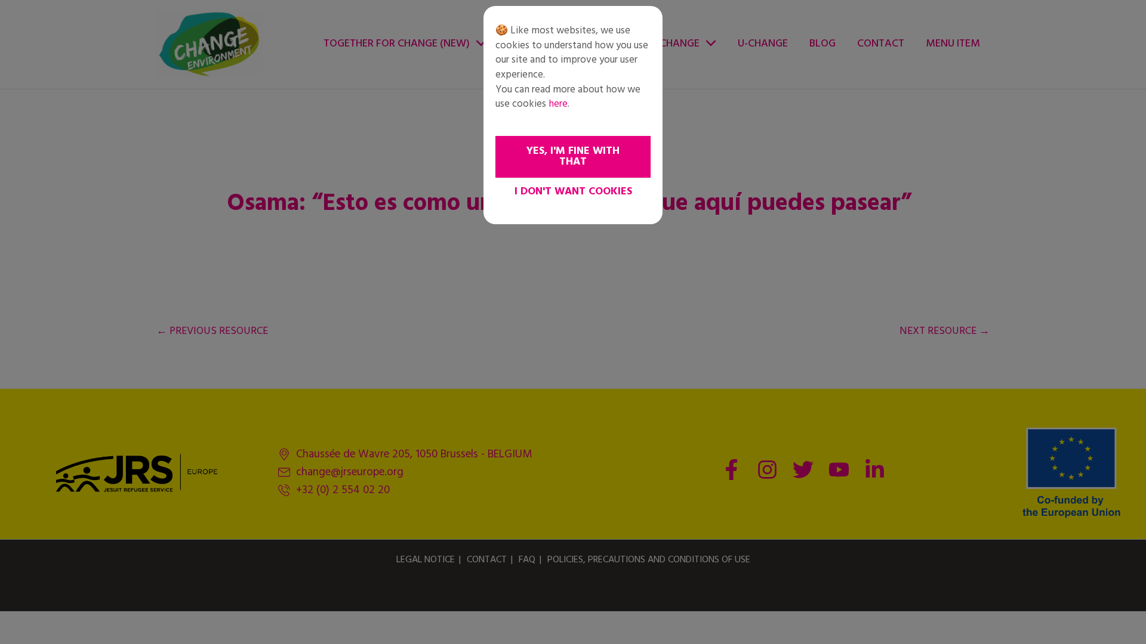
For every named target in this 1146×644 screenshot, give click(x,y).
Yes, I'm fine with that (573, 157)
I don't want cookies (573, 191)
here (558, 104)
